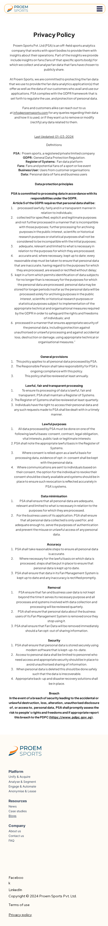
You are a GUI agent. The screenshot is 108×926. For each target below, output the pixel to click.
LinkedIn (15, 890)
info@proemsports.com (30, 113)
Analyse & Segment (22, 782)
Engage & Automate (22, 786)
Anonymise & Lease (22, 791)
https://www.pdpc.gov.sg (70, 717)
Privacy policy (20, 915)
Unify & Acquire (19, 777)
